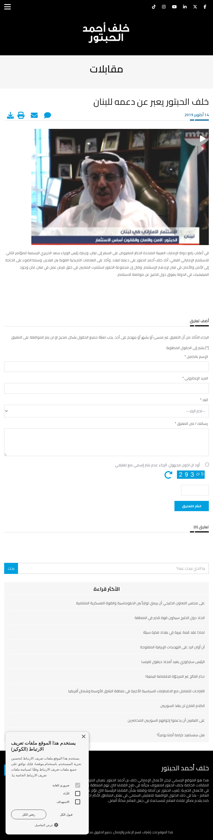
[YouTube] (174, 7)
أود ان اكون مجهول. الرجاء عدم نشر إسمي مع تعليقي (157, 465)
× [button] (84, 737)
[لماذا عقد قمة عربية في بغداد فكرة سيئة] (106, 641)
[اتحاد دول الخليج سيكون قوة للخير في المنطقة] (106, 626)
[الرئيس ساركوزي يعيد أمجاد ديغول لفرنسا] (106, 670)
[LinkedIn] (184, 7)
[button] (47, 824)
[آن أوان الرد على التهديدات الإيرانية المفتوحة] (106, 655)
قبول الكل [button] (66, 814)
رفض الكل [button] (28, 814)
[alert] (47, 783)
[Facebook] (205, 7)
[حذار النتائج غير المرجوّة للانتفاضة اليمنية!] (106, 685)
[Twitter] (195, 7)
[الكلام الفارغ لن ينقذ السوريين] (106, 714)
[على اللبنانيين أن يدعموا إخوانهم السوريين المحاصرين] (106, 729)
